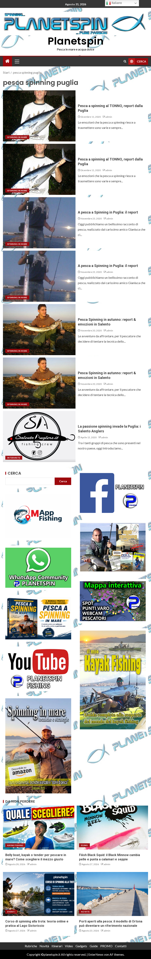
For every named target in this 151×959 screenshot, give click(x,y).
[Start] (7, 61)
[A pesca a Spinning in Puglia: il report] (39, 222)
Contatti (120, 946)
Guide (94, 946)
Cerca (14, 473)
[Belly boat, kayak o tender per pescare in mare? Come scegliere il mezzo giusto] (38, 828)
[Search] (124, 61)
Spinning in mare (17, 137)
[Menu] (17, 61)
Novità (85, 911)
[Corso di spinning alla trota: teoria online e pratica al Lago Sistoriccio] (38, 894)
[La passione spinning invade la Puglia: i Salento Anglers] (39, 436)
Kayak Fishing (15, 845)
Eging (84, 845)
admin (108, 116)
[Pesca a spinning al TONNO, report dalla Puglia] (39, 115)
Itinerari (57, 946)
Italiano (116, 3)
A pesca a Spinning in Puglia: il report (108, 212)
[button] (17, 61)
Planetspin (76, 41)
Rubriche (31, 946)
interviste (13, 458)
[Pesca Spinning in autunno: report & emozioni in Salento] (39, 329)
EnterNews (95, 954)
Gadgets (81, 946)
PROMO (106, 946)
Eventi (11, 911)
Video (69, 946)
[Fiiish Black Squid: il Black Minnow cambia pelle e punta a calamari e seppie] (112, 828)
